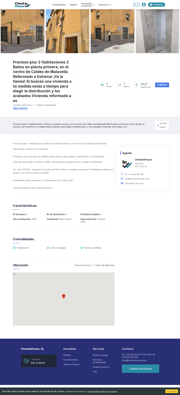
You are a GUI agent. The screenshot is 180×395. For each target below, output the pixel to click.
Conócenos (103, 5)
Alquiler (73, 5)
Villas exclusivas (71, 364)
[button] (63, 296)
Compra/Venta (59, 5)
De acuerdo (172, 391)
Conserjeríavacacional (86, 4)
